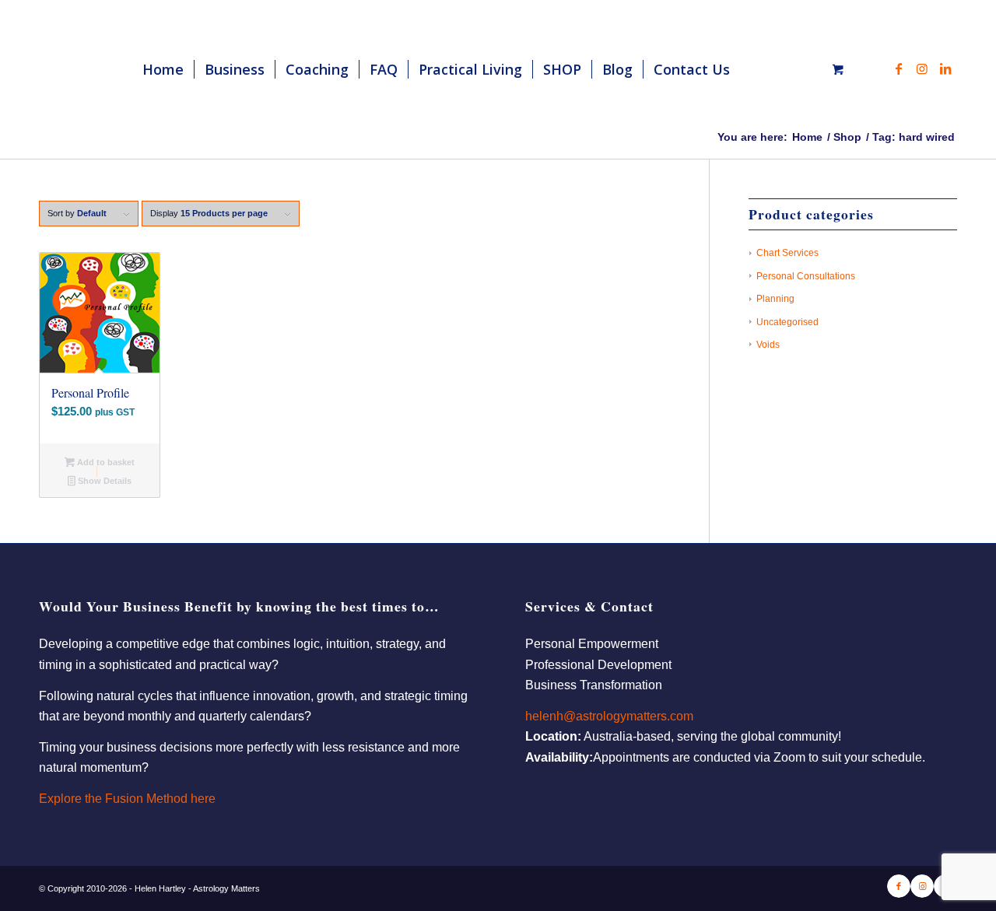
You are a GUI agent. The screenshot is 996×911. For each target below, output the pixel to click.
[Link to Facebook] (898, 68)
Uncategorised (787, 322)
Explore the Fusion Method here (127, 798)
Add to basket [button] (105, 462)
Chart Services (787, 252)
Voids (768, 344)
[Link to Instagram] (922, 68)
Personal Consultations (805, 276)
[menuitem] (163, 69)
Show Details (103, 480)
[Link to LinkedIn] (945, 68)
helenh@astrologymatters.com (609, 716)
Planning (775, 298)
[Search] (755, 69)
